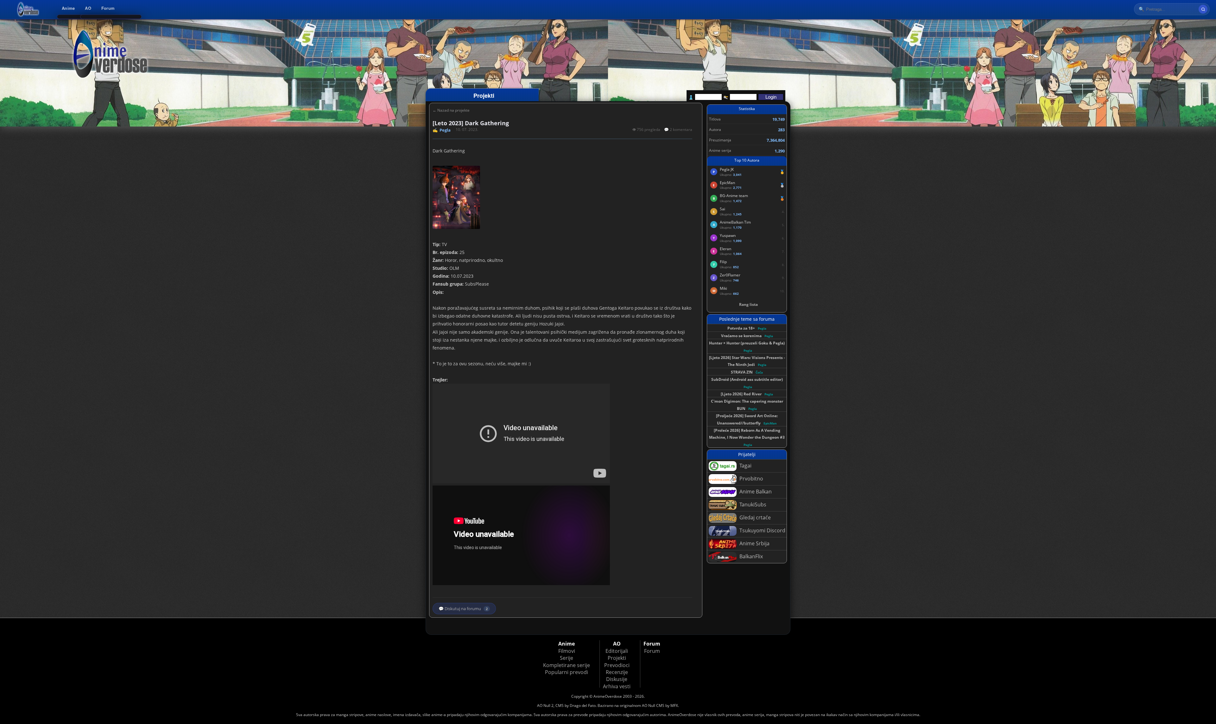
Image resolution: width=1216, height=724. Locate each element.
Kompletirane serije (566, 665)
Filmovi (566, 650)
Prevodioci (617, 665)
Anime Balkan (755, 491)
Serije (566, 657)
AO (88, 8)
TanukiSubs (752, 504)
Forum (108, 8)
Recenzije (617, 672)
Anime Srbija (754, 543)
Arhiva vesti (616, 686)
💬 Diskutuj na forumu (463, 608)
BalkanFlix (750, 556)
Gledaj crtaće (754, 517)
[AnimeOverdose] (28, 9)
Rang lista (748, 304)
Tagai (744, 465)
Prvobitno (750, 478)
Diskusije (616, 679)
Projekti (617, 657)
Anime (68, 8)
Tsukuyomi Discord (761, 530)
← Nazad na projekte (451, 110)
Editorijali (616, 650)
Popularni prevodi (566, 672)
